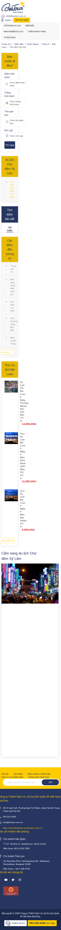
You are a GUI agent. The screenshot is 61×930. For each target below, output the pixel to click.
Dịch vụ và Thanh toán (12, 777)
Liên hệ (4, 774)
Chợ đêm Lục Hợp (12, 306)
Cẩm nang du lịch (12, 26)
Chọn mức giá (16, 136)
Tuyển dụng (10, 37)
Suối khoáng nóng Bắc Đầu (13, 324)
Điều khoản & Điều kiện (39, 774)
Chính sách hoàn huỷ (38, 777)
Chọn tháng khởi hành (15, 103)
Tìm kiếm (9, 229)
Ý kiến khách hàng (37, 32)
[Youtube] (5, 880)
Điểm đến (29, 26)
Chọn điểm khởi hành (17, 84)
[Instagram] (20, 880)
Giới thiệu (18, 774)
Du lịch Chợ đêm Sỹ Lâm (12, 189)
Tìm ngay (9, 145)
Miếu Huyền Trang (13, 340)
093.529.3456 (37, 923)
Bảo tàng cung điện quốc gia (12, 286)
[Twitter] (13, 880)
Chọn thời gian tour (17, 121)
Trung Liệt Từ (13, 269)
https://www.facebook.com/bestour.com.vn (22, 828)
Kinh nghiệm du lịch (13, 32)
